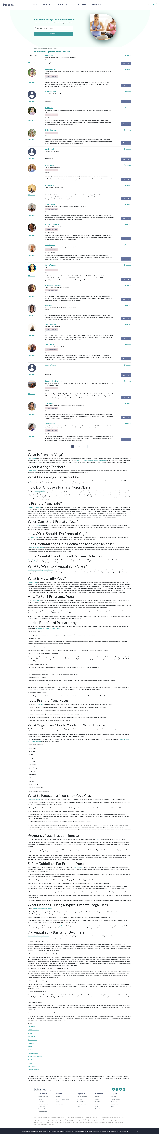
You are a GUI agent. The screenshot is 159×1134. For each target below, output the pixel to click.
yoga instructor (33, 480)
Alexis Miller (49, 165)
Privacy (112, 1106)
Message (128, 55)
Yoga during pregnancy (34, 507)
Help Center (114, 1096)
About (97, 1096)
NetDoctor (31, 1050)
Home (35, 48)
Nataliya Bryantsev (52, 224)
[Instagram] (113, 1089)
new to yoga (36, 600)
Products (47, 4)
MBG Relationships (33, 1030)
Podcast (97, 1109)
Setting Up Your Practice (62, 1099)
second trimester (35, 525)
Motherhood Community (35, 1056)
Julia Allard (49, 403)
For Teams (79, 1099)
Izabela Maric (50, 245)
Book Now (126, 63)
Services (33, 4)
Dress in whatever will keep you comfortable (40, 570)
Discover (62, 4)
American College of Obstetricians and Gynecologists (91, 460)
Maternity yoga (32, 582)
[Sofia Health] (9, 5)
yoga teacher (32, 470)
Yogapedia (31, 1043)
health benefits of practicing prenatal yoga (48, 628)
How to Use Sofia (43, 1096)
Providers (97, 4)
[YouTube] (120, 1089)
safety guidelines (77, 867)
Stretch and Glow (33, 1066)
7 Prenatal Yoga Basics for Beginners (38, 936)
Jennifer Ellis (49, 345)
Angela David (50, 204)
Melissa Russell (50, 69)
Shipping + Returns (116, 1099)
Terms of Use (114, 1104)
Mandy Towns (50, 55)
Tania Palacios (50, 423)
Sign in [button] (147, 4)
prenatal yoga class (40, 491)
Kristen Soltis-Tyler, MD (53, 381)
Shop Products (43, 1101)
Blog (96, 1106)
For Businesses (81, 1101)
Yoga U (30, 1063)
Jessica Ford (49, 149)
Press (96, 1104)
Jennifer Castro (50, 365)
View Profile (31, 63)
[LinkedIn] (124, 1089)
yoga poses (40, 704)
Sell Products (59, 1104)
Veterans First (42, 1109)
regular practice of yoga (37, 547)
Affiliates (97, 1101)
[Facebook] (117, 1089)
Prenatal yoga (32, 458)
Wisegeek (30, 1046)
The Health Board (33, 1053)
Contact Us (114, 1101)
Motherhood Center (33, 1069)
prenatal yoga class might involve (42, 908)
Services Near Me (43, 1104)
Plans (78, 1106)
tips (98, 839)
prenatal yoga (34, 537)
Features (58, 1096)
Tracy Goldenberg (51, 324)
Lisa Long (48, 305)
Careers (97, 1099)
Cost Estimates (43, 1111)
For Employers (79, 4)
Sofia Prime (42, 1106)
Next (79, 446)
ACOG (30, 1033)
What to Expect (32, 1040)
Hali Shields (49, 108)
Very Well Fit (31, 1036)
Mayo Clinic (31, 1026)
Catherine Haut (50, 92)
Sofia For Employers (82, 1096)
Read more (125, 1131)
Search (53, 33)
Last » (84, 446)
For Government (81, 1104)
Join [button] (154, 4)
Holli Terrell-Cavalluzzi (53, 285)
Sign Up (40, 1099)
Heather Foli (49, 185)
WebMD (30, 1059)
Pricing (57, 1101)
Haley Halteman (50, 130)
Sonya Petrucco (50, 265)
